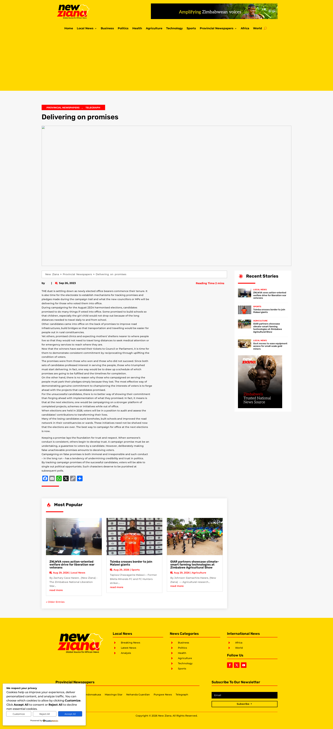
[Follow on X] (237, 665)
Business (107, 28)
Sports (191, 28)
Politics (123, 28)
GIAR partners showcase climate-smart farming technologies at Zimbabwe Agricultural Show (194, 564)
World (257, 28)
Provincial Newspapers (216, 28)
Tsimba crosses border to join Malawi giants (131, 563)
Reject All (44, 714)
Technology (174, 28)
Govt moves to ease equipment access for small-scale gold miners (270, 346)
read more (56, 590)
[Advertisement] (166, 61)
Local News (85, 28)
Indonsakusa (93, 694)
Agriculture (154, 28)
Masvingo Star (113, 694)
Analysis (126, 653)
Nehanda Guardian (138, 694)
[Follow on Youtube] (243, 665)
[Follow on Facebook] (230, 665)
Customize (19, 714)
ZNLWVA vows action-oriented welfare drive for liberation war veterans (71, 564)
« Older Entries (55, 601)
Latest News (128, 647)
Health (137, 28)
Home (68, 28)
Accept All (70, 714)
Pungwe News (163, 694)
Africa (245, 28)
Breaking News (130, 642)
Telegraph (93, 107)
